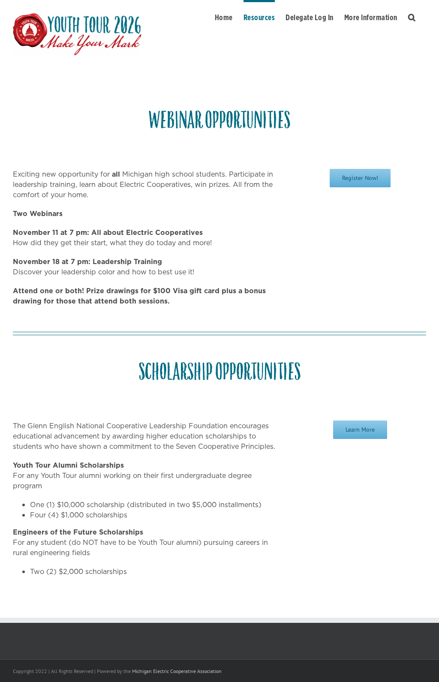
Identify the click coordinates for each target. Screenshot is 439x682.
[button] (412, 16)
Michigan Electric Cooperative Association (177, 671)
